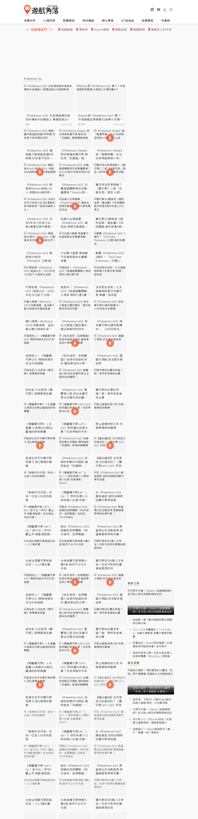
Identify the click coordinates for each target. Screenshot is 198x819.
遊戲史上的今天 (161, 29)
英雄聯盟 (67, 29)
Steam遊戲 (101, 29)
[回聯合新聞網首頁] (27, 10)
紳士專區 (108, 20)
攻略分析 (30, 20)
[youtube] (158, 9)
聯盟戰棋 (139, 29)
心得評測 (49, 20)
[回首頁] (41, 10)
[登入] (165, 9)
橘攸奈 (83, 29)
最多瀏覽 (133, 663)
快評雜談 (88, 20)
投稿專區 (147, 20)
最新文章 (133, 583)
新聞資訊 (69, 20)
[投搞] (152, 9)
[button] (171, 9)
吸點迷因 (121, 29)
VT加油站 (127, 20)
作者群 (165, 20)
